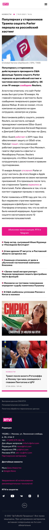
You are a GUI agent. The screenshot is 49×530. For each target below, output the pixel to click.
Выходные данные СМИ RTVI (14, 401)
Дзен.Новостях (14, 468)
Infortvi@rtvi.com (31, 443)
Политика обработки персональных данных (20, 409)
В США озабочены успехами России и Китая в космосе (23, 293)
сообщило (26, 85)
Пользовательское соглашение (15, 405)
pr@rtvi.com (22, 449)
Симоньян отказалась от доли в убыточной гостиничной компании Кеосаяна (21, 262)
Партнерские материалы (14, 456)
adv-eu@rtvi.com (24, 453)
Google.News (10, 471)
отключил (27, 170)
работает (20, 137)
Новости (7, 14)
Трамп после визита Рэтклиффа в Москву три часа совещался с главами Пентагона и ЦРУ (24, 379)
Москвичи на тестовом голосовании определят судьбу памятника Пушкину (23, 284)
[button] (46, 4)
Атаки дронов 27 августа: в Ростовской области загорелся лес (24, 252)
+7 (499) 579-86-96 (15, 440)
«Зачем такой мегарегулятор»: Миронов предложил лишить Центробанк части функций (24, 274)
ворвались (34, 184)
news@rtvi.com (24, 446)
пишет (14, 144)
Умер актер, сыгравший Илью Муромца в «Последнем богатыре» (24, 243)
